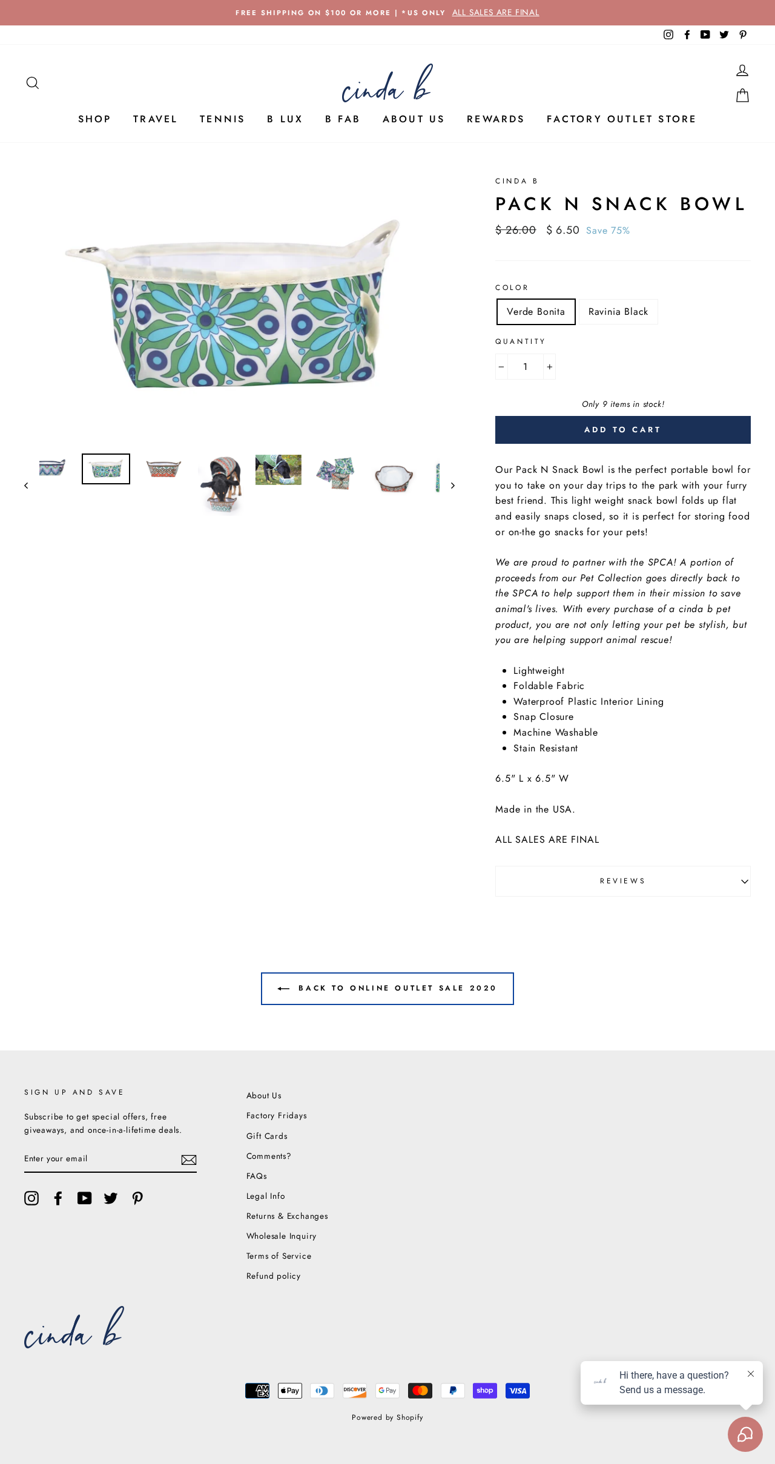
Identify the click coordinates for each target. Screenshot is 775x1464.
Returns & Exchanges (287, 1216)
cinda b (517, 181)
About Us (414, 119)
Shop (95, 119)
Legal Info (265, 1196)
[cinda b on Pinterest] (137, 1198)
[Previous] (31, 485)
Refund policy (273, 1276)
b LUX (285, 119)
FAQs (256, 1176)
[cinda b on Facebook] (58, 1198)
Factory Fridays (276, 1115)
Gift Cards (267, 1136)
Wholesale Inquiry (281, 1236)
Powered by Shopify (387, 1417)
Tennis (222, 119)
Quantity (521, 341)
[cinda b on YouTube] (85, 1198)
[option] (387, 12)
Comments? (269, 1156)
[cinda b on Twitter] (111, 1198)
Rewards (496, 119)
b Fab (343, 119)
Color (512, 287)
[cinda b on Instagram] (31, 1198)
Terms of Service (279, 1256)
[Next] (447, 485)
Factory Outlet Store (622, 119)
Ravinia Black (618, 311)
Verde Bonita (536, 311)
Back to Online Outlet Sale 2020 (396, 988)
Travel (155, 119)
